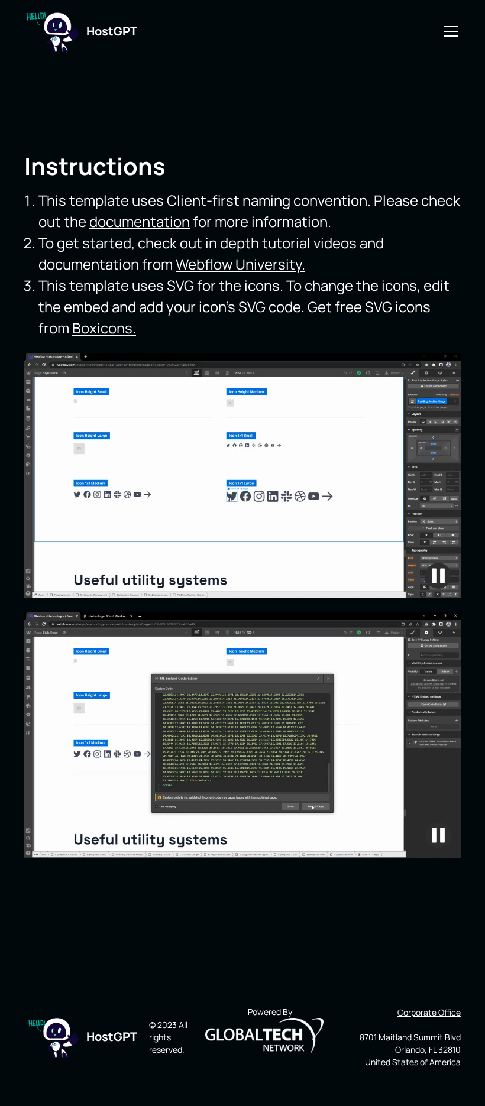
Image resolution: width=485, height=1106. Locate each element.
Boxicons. (104, 328)
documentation (139, 221)
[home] (48, 31)
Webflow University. (240, 264)
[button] (449, 31)
